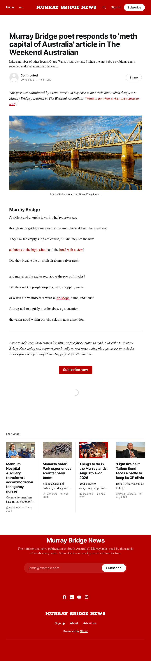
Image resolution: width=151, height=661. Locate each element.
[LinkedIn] (72, 597)
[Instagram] (86, 597)
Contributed (29, 75)
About (74, 623)
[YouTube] (79, 597)
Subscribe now (75, 370)
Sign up (60, 623)
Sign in (115, 7)
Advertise (89, 623)
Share (134, 77)
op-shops (63, 297)
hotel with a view (71, 249)
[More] (21, 7)
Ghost (84, 631)
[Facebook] (64, 597)
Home (10, 7)
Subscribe (134, 7)
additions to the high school (28, 249)
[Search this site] (104, 7)
